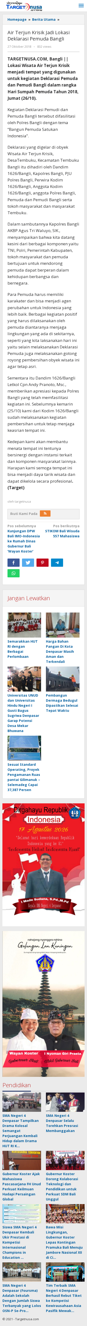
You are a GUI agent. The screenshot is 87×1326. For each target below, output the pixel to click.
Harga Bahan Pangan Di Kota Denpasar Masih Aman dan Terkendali (60, 651)
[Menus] (81, 6)
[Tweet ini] (28, 563)
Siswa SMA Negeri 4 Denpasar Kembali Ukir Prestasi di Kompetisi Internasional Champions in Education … (19, 1242)
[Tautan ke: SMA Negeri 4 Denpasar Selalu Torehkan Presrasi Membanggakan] (65, 1102)
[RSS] (45, 513)
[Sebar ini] (13, 563)
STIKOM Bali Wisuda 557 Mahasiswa (62, 531)
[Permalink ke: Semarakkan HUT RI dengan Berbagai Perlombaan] (24, 625)
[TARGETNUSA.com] (24, 5)
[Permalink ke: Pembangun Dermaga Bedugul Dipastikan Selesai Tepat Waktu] (63, 679)
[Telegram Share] (57, 563)
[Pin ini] (42, 563)
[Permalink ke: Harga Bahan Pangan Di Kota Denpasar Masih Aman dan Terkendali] (63, 625)
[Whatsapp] (13, 573)
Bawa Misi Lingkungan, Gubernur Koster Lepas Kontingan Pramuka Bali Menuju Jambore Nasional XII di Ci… (64, 1242)
